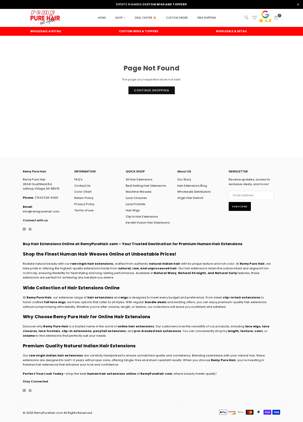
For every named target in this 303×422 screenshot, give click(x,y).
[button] (276, 18)
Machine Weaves (139, 192)
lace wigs (253, 326)
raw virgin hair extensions (91, 264)
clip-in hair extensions (241, 297)
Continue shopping (151, 90)
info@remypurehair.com (41, 211)
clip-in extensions (77, 331)
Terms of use (84, 210)
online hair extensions (136, 326)
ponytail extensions (109, 331)
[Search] (246, 18)
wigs (124, 297)
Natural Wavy (165, 273)
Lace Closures (136, 198)
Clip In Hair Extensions (142, 216)
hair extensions (100, 297)
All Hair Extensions (139, 179)
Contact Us (82, 186)
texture (246, 331)
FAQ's (78, 179)
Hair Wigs (133, 210)
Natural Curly (226, 273)
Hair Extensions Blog (192, 186)
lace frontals (49, 331)
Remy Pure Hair (252, 264)
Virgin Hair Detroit (190, 198)
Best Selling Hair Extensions (146, 186)
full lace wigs (55, 302)
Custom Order (177, 18)
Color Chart (83, 192)
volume (29, 336)
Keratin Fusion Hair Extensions (148, 222)
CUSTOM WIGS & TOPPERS (133, 31)
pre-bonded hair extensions (157, 331)
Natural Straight (192, 273)
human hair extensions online (111, 374)
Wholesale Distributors (194, 192)
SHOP (119, 18)
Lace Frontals (135, 204)
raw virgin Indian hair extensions (56, 355)
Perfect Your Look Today (43, 374)
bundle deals (156, 302)
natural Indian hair (164, 264)
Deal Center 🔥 (145, 18)
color (258, 331)
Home (102, 18)
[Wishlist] (254, 18)
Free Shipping (206, 18)
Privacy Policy (84, 204)
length (233, 331)
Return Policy (83, 198)
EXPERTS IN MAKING (151, 4)
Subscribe (240, 206)
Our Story (184, 179)
